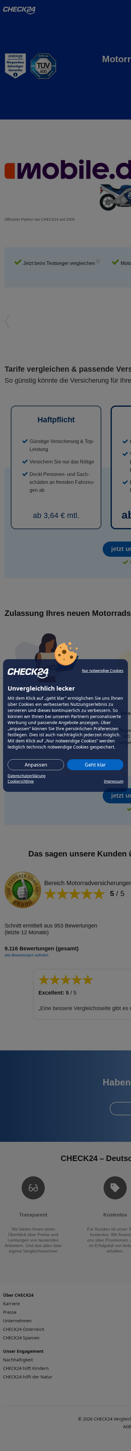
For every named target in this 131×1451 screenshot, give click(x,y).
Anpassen (36, 764)
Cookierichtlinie (21, 781)
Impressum (113, 781)
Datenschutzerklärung (26, 775)
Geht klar (95, 764)
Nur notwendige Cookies (102, 670)
